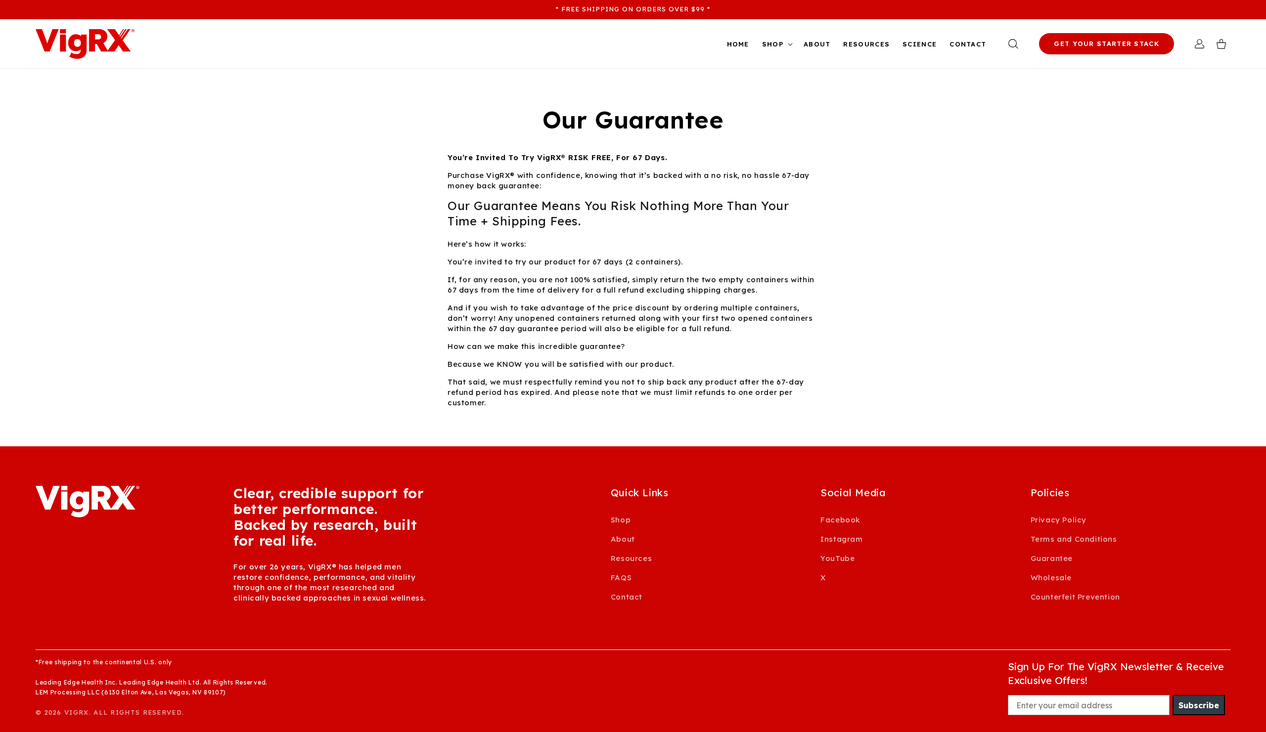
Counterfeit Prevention (1075, 597)
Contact (626, 597)
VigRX (76, 712)
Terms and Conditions (1074, 539)
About (623, 539)
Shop (621, 519)
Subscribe (1198, 705)
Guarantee (1052, 558)
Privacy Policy (1058, 519)
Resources (631, 558)
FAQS (621, 577)
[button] (776, 44)
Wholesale (1051, 577)
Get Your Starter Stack (1106, 43)
